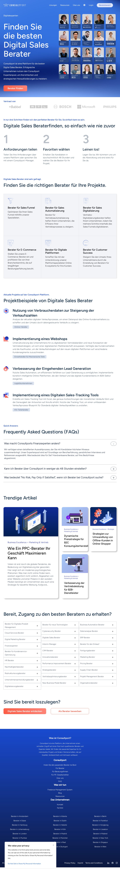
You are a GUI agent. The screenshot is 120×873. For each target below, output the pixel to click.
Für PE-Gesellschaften (60, 775)
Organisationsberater (89, 683)
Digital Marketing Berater (15, 639)
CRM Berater (47, 650)
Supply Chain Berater (89, 670)
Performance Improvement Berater (56, 663)
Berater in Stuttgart (60, 847)
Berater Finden (15, 88)
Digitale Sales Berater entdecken (25, 711)
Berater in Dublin (60, 821)
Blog (60, 793)
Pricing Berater (86, 663)
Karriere (60, 808)
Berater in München (60, 838)
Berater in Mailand (100, 834)
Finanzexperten (11, 646)
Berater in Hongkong (100, 825)
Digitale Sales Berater (51, 637)
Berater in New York (100, 838)
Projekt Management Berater (92, 676)
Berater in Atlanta (60, 816)
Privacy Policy (69, 863)
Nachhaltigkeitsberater (14, 667)
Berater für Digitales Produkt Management (16, 625)
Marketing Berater (87, 657)
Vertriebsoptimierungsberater (54, 676)
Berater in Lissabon (100, 829)
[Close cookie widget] (53, 845)
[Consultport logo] (15, 5)
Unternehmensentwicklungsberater (19, 680)
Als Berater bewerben (69, 711)
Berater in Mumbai (20, 838)
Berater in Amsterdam (19, 816)
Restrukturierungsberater (15, 673)
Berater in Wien (100, 847)
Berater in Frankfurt (100, 821)
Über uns (60, 778)
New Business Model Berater (54, 683)
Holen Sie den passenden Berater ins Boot (60, 765)
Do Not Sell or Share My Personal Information (24, 864)
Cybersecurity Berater (51, 631)
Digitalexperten (11, 15)
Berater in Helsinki (60, 825)
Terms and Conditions (94, 863)
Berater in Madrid (60, 834)
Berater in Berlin (100, 816)
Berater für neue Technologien (55, 625)
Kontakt (60, 805)
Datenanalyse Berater (89, 631)
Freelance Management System (60, 790)
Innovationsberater (50, 657)
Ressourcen (60, 796)
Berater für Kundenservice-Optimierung (16, 653)
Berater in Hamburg (19, 825)
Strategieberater (49, 670)
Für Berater (60, 768)
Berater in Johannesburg (19, 829)
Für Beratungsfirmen (60, 771)
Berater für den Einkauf (89, 644)
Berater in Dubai (19, 821)
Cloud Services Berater (14, 633)
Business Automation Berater (92, 625)
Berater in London (20, 834)
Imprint (80, 863)
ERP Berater (85, 637)
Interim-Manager (49, 644)
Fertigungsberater (87, 650)
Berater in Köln (60, 829)
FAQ (60, 781)
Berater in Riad (60, 842)
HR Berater (9, 660)
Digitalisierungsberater (14, 686)
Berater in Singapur (100, 842)
